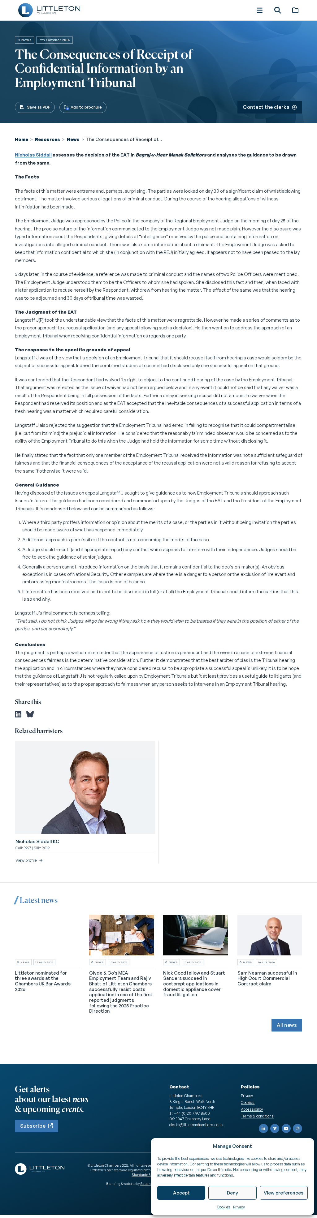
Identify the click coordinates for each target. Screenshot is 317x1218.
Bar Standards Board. (145, 1172)
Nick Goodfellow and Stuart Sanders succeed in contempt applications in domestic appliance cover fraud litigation (194, 984)
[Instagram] (297, 1128)
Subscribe (33, 1126)
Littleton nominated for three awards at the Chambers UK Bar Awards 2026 (43, 981)
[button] (260, 10)
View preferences (283, 1193)
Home (21, 139)
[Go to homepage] (49, 10)
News (73, 139)
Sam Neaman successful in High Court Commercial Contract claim (267, 978)
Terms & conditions (257, 1115)
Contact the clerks (266, 107)
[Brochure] (295, 10)
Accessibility (252, 1109)
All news (287, 1025)
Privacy (239, 1207)
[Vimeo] (275, 1128)
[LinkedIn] (263, 1128)
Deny (232, 1193)
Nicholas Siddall (33, 155)
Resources (47, 139)
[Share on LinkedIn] (18, 714)
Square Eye (149, 1184)
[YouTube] (286, 1128)
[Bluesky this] (30, 714)
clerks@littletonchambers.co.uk (196, 1124)
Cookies (223, 1207)
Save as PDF (38, 107)
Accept (181, 1193)
